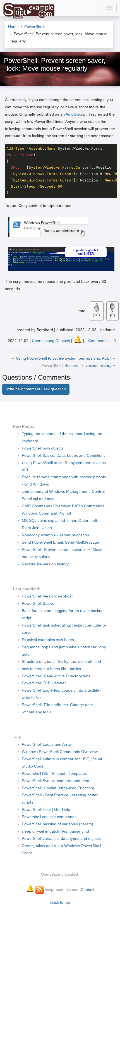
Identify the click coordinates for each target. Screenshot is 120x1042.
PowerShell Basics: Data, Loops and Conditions (63, 455)
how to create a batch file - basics (51, 668)
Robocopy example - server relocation (55, 535)
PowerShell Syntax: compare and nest (55, 780)
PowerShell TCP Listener (44, 683)
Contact (87, 889)
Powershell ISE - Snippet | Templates (54, 773)
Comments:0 (102, 340)
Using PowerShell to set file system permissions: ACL (63, 358)
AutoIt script (76, 114)
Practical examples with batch (48, 639)
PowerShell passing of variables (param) (57, 824)
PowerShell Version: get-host (47, 596)
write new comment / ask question (36, 389)
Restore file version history (88, 365)
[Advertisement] (60, 971)
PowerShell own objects (43, 448)
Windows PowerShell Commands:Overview (60, 751)
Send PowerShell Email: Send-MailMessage (60, 542)
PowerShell (51, 365)
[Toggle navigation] (109, 8)
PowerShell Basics (38, 603)
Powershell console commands (49, 816)
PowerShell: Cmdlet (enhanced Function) (58, 788)
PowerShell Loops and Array (47, 744)
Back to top (60, 902)
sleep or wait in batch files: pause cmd (55, 831)
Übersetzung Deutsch (51, 340)
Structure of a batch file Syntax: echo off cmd (61, 661)
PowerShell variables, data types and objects (61, 838)
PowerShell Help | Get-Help (46, 809)
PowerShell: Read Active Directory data (56, 676)
